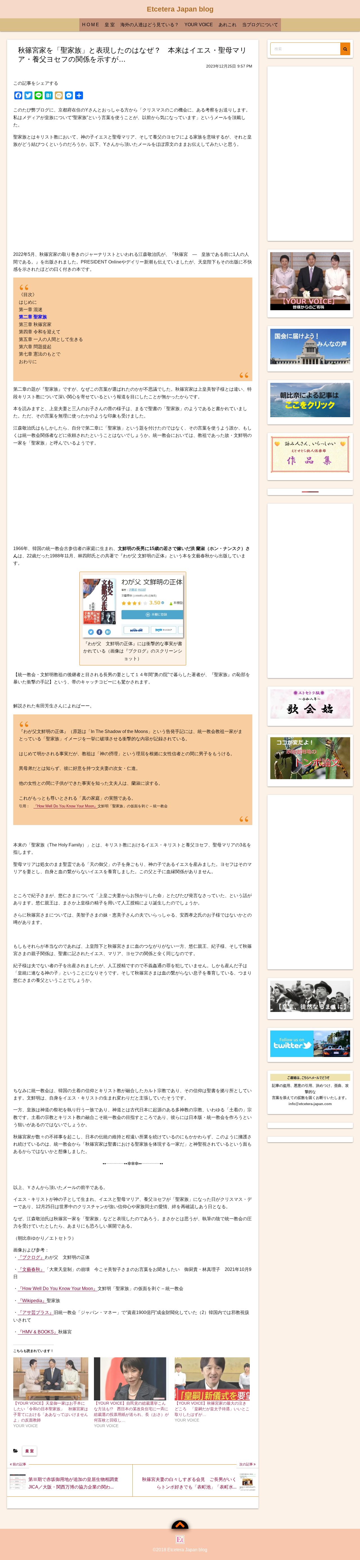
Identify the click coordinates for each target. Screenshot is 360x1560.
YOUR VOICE (198, 24)
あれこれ (228, 24)
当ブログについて (260, 24)
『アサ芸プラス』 (36, 1312)
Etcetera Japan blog (180, 9)
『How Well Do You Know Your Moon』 (65, 806)
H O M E (90, 24)
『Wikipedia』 (32, 1300)
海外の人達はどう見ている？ (149, 24)
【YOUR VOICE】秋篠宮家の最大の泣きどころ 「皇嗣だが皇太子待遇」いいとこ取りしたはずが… (212, 1409)
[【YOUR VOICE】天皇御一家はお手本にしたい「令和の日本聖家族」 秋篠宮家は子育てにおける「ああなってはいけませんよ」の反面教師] (50, 1378)
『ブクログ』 (31, 1257)
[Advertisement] (132, 199)
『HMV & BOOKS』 (38, 1331)
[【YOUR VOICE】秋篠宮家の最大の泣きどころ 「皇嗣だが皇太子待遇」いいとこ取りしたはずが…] (212, 1378)
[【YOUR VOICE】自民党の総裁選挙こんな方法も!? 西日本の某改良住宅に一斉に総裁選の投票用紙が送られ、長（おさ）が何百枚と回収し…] (131, 1378)
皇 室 (110, 24)
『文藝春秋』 (31, 1269)
